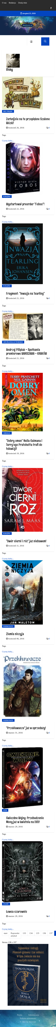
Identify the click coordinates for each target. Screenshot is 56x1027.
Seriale (6, 433)
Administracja (33, 1015)
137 (51, 933)
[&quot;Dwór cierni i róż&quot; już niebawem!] (22, 499)
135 (37, 933)
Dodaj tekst (22, 3)
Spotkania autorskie (13, 342)
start (5, 933)
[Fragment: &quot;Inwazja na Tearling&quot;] (22, 253)
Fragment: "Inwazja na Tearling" (25, 293)
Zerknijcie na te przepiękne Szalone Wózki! (28, 121)
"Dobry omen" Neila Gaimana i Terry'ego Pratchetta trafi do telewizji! (24, 444)
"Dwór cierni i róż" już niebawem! (26, 541)
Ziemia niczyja (15, 634)
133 (24, 933)
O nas (4, 3)
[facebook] (51, 8)
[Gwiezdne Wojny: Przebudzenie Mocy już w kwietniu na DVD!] (22, 778)
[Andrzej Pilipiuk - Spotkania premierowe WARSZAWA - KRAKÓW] (22, 326)
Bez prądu (8, 111)
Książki (6, 196)
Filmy (6, 904)
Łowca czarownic (16, 911)
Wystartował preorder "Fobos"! (25, 204)
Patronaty (8, 626)
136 (44, 933)
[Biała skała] (28, 974)
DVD (5, 810)
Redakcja (12, 3)
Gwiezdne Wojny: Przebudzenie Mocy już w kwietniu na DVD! (25, 820)
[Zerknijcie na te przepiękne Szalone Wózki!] (22, 93)
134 (31, 933)
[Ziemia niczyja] (22, 592)
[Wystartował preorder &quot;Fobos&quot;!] (22, 168)
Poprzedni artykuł (15, 934)
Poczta (19, 1015)
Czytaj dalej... (8, 141)
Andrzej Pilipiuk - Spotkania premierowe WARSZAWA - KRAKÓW (26, 351)
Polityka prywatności (28, 1018)
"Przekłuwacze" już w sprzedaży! (26, 728)
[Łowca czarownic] (22, 871)
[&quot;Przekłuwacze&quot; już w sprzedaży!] (22, 686)
